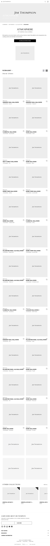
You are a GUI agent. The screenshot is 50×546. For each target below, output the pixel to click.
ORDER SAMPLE (13, 96)
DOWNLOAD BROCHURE (25, 40)
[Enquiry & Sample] (48, 1)
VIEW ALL (46, 484)
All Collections (19, 24)
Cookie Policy (31, 541)
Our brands (4, 24)
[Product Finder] (45, 1)
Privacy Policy (19, 541)
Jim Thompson (11, 24)
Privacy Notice (25, 541)
